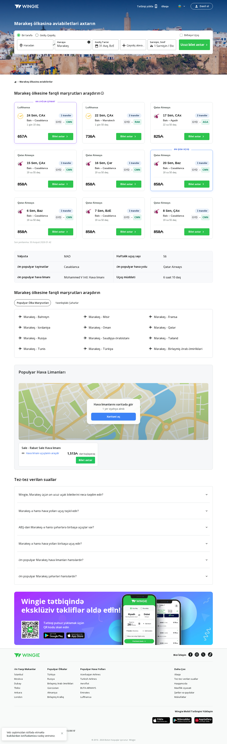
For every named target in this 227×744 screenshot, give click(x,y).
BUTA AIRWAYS (88, 688)
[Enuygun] (26, 6)
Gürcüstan (53, 688)
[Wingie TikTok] (210, 655)
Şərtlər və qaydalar (184, 692)
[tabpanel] (113, 333)
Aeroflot (84, 683)
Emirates (85, 692)
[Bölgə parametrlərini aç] (182, 6)
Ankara (18, 692)
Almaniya (52, 692)
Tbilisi (17, 688)
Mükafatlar (180, 697)
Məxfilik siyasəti (182, 688)
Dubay (17, 683)
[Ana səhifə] (15, 82)
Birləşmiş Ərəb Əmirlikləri (60, 683)
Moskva (18, 678)
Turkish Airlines (88, 678)
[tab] (32, 302)
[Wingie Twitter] (203, 655)
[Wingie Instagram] (197, 655)
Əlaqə (177, 674)
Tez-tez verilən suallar (186, 678)
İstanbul (18, 674)
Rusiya (51, 678)
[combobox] (37, 48)
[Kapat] (62, 734)
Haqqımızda (180, 683)
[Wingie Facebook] (190, 655)
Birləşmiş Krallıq (55, 697)
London (18, 697)
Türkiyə (51, 674)
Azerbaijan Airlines (90, 674)
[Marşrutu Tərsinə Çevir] (54, 45)
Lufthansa (85, 697)
